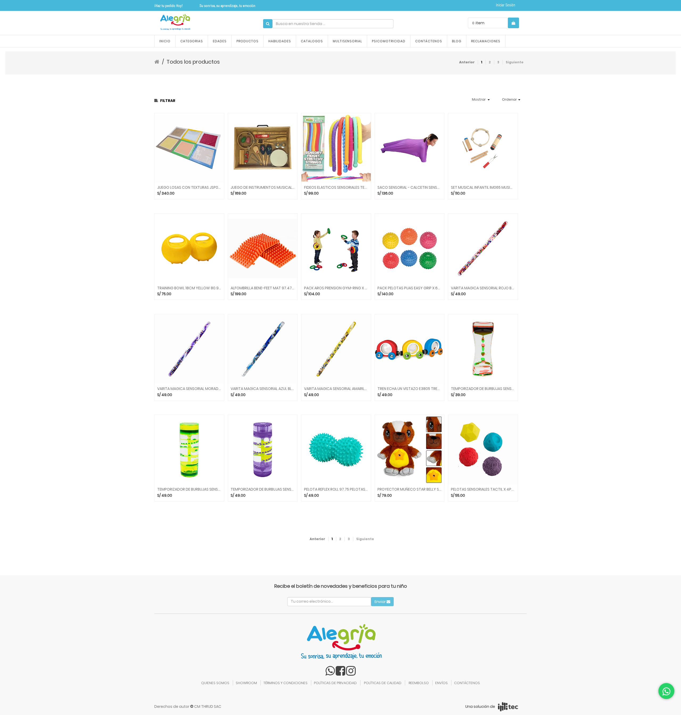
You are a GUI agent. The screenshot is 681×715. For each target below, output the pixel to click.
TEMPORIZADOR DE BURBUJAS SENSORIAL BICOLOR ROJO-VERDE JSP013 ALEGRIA (483, 389)
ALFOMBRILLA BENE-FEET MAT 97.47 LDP (263, 288)
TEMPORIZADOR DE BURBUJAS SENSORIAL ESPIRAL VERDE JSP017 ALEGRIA (189, 489)
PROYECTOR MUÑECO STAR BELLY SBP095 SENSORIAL (409, 489)
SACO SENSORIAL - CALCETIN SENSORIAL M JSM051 (409, 188)
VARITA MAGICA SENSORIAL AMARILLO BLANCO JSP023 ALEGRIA (336, 389)
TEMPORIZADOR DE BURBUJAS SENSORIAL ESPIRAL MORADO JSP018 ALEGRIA (263, 489)
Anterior (467, 62)
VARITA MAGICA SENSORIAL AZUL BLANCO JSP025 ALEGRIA (263, 389)
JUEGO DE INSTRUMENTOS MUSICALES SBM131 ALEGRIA (263, 188)
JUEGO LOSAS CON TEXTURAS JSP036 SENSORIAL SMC (189, 188)
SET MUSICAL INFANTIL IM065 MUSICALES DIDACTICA (483, 188)
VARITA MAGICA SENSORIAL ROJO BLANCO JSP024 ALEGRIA (483, 288)
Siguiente (515, 62)
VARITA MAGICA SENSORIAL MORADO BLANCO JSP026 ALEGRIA (189, 389)
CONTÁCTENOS (467, 682)
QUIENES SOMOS (215, 682)
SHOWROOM (246, 682)
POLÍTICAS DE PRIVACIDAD (335, 682)
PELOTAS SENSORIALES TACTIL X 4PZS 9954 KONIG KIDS (483, 489)
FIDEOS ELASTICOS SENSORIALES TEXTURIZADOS (336, 188)
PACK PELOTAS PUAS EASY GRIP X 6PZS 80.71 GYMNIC (409, 288)
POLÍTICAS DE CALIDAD (382, 682)
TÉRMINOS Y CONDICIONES (285, 682)
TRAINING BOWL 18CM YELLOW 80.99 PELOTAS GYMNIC (189, 288)
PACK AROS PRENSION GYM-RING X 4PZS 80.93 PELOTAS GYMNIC (336, 288)
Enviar (381, 601)
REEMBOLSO (419, 682)
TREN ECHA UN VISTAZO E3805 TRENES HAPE (409, 389)
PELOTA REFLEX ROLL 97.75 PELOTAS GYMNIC (336, 489)
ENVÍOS (441, 682)
